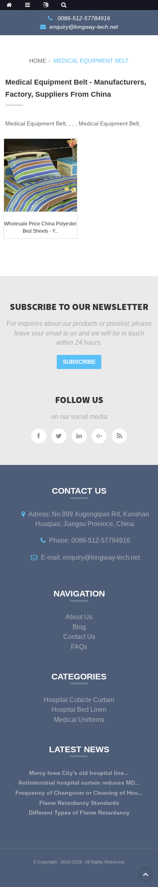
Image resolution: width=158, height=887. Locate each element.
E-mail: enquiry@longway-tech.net (90, 557)
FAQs (79, 646)
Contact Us (79, 636)
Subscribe (79, 362)
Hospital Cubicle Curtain (79, 699)
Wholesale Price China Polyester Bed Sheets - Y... (40, 227)
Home (37, 60)
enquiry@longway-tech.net (83, 26)
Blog (79, 627)
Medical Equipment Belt (91, 60)
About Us (79, 616)
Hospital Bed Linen (79, 709)
